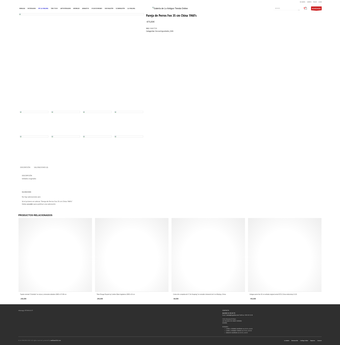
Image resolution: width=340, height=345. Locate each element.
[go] (299, 8)
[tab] (25, 167)
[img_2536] (97, 121)
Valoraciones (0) (41, 167)
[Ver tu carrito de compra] (306, 8)
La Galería (286, 340)
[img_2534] (81, 60)
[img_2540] (97, 146)
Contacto (319, 340)
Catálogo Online (304, 340)
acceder (30, 204)
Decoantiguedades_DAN (164, 31)
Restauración (294, 340)
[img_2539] (66, 146)
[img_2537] (129, 121)
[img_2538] (34, 146)
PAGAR (315, 1)
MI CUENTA (302, 1)
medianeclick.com (55, 340)
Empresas (312, 340)
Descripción (25, 167)
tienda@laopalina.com (232, 315)
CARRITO (309, 1)
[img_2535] (66, 121)
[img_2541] (129, 146)
